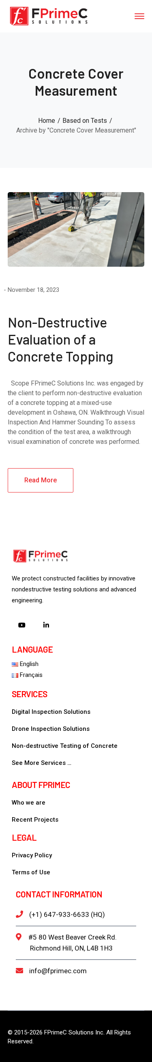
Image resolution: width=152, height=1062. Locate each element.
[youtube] (22, 626)
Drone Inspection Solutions (51, 728)
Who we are (28, 802)
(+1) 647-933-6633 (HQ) (67, 914)
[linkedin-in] (46, 626)
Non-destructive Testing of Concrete (65, 745)
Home (46, 120)
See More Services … (41, 763)
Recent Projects (35, 819)
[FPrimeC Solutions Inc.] (48, 15)
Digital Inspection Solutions (51, 711)
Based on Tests (84, 120)
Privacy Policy (32, 855)
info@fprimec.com (58, 971)
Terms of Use (31, 872)
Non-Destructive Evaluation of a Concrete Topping (60, 339)
